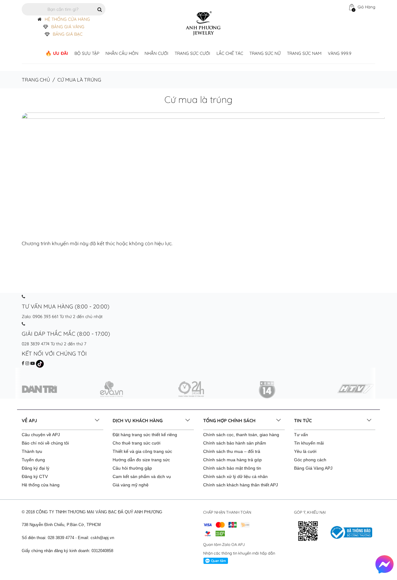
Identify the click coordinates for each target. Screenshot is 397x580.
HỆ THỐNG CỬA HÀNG (67, 19)
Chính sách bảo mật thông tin (232, 468)
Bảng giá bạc (68, 34)
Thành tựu (32, 451)
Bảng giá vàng (67, 26)
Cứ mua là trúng (198, 99)
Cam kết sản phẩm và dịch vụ (142, 476)
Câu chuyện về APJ (41, 434)
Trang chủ (36, 80)
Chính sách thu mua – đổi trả (231, 451)
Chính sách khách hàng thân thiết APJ (240, 484)
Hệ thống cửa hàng (41, 484)
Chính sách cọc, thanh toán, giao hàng (241, 434)
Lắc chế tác (229, 53)
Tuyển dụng (33, 459)
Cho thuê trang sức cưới (136, 443)
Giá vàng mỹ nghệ (131, 484)
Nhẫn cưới (156, 53)
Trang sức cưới (192, 53)
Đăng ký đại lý (35, 468)
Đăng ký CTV (35, 476)
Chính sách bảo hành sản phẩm (234, 443)
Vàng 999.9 (339, 53)
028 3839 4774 (35, 344)
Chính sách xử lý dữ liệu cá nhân (235, 476)
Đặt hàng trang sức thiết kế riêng (145, 434)
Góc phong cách (310, 459)
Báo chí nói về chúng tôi (45, 443)
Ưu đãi (60, 53)
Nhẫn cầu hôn (121, 53)
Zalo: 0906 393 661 (40, 316)
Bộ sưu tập (86, 53)
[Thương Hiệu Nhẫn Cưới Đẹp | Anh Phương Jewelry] (203, 23)
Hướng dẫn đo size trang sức (141, 459)
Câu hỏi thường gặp (132, 468)
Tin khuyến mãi (309, 443)
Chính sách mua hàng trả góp (232, 459)
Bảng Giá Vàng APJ (313, 468)
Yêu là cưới (305, 451)
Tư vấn (301, 434)
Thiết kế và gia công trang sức (142, 451)
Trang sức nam (304, 53)
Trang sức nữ (265, 53)
